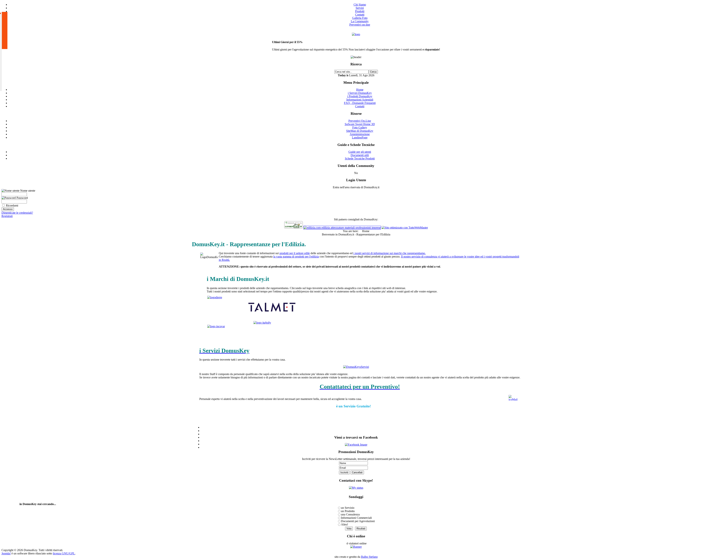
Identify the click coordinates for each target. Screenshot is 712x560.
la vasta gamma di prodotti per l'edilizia (296, 256)
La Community (360, 21)
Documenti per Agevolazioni (358, 521)
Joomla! (6, 553)
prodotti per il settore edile (294, 253)
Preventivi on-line (359, 24)
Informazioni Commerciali (356, 517)
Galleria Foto (359, 17)
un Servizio (347, 507)
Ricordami (12, 205)
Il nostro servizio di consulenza (419, 256)
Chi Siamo (360, 4)
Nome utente (27, 190)
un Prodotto (348, 511)
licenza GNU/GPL (64, 553)
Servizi (360, 7)
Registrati (7, 216)
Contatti (359, 14)
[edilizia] (342, 227)
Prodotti (359, 11)
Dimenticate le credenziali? (17, 212)
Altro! (344, 524)
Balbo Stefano (369, 556)
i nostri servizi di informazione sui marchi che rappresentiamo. (389, 253)
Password (22, 197)
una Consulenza (350, 514)
